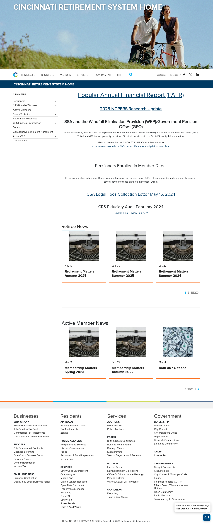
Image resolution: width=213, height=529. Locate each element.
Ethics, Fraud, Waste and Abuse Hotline (171, 487)
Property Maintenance (73, 489)
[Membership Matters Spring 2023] (84, 342)
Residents (47, 75)
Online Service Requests (74, 481)
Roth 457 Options (172, 368)
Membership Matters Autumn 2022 (128, 370)
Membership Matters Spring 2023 (81, 370)
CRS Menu (19, 94)
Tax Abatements (69, 429)
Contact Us (161, 75)
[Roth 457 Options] (178, 342)
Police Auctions (115, 429)
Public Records (162, 495)
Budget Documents (164, 467)
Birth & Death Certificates (121, 441)
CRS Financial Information (27, 123)
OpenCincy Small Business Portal (32, 481)
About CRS (19, 136)
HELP (120, 75)
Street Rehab (68, 503)
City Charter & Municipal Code (170, 474)
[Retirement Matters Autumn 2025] (84, 246)
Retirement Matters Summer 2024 (174, 273)
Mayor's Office (161, 425)
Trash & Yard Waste (71, 507)
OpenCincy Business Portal (28, 455)
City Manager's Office (165, 432)
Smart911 (65, 496)
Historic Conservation (72, 448)
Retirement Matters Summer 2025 (126, 273)
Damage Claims (115, 448)
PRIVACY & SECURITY (91, 521)
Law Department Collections (122, 470)
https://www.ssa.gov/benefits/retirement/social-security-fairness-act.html (131, 146)
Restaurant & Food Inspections (77, 455)
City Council (160, 429)
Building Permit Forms (119, 444)
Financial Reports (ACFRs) (168, 481)
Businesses (28, 75)
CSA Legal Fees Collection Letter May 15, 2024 (131, 194)
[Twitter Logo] (190, 74)
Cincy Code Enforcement (74, 470)
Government (102, 75)
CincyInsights (68, 474)
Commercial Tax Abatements (29, 432)
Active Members (22, 110)
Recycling (66, 492)
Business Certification (25, 478)
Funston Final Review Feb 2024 (131, 213)
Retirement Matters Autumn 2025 (79, 273)
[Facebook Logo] (184, 74)
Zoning (64, 432)
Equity (157, 478)
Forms (16, 127)
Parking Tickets (115, 478)
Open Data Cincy (163, 491)
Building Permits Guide (73, 425)
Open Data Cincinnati (72, 485)
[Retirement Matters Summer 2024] (178, 246)
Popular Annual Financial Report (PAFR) (131, 95)
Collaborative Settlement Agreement (33, 131)
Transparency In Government (169, 499)
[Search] (131, 74)
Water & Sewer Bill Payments (122, 481)
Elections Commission (166, 443)
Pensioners (19, 101)
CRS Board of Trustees (25, 105)
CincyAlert (66, 499)
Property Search (22, 459)
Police (64, 451)
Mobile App (67, 478)
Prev (189, 388)
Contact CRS (20, 140)
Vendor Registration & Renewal (124, 455)
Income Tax (20, 466)
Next (194, 292)
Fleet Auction (114, 425)
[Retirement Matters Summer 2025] (131, 246)
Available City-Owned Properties (31, 436)
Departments (161, 436)
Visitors (65, 75)
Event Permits (114, 451)
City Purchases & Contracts (28, 448)
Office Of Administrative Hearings (125, 474)
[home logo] (16, 74)
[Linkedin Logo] (197, 74)
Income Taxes (114, 467)
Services (82, 75)
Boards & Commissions (166, 440)
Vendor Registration (24, 462)
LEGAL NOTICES (70, 521)
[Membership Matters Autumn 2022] (131, 342)
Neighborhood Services (73, 444)
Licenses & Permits (24, 451)
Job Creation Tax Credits (27, 429)
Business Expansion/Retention (30, 425)
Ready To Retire (21, 114)
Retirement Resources (25, 118)
